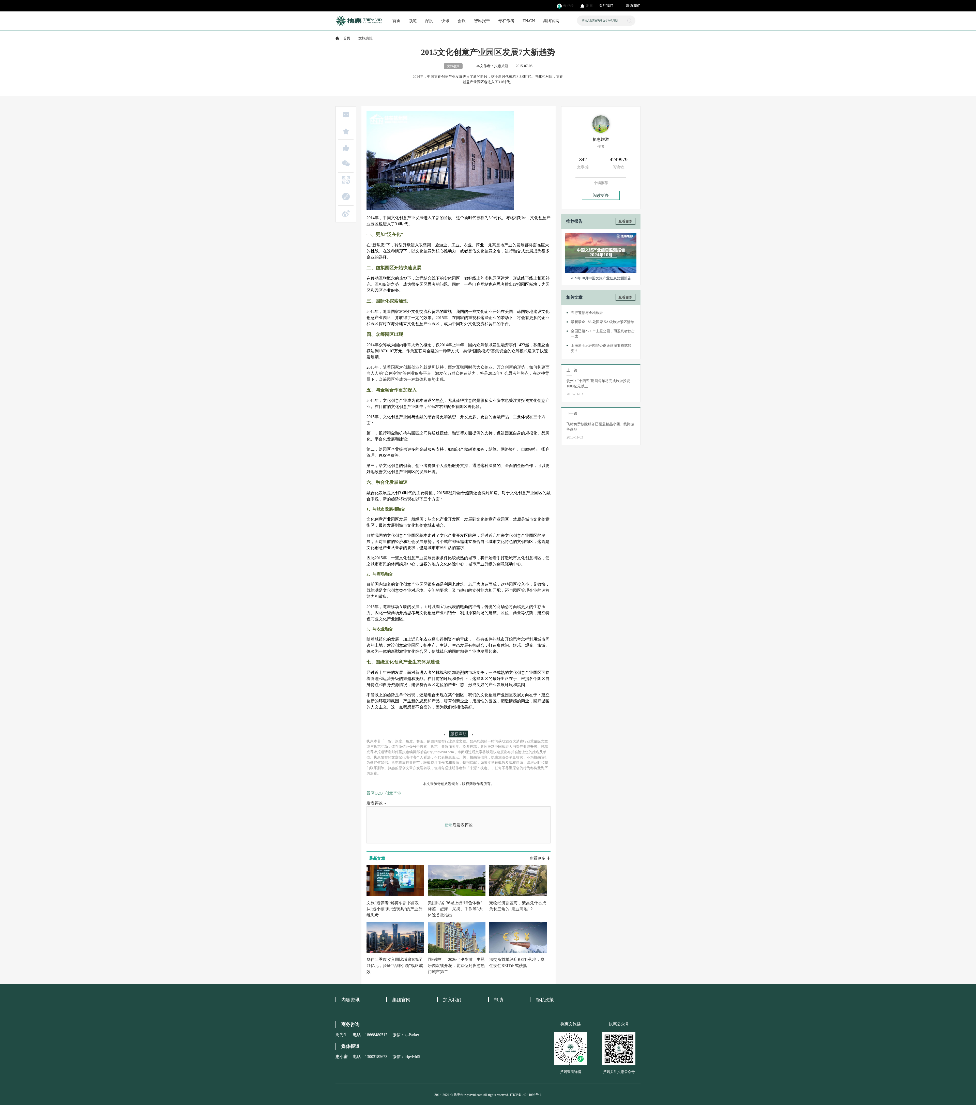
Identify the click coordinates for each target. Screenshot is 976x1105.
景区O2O (375, 793)
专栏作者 (506, 21)
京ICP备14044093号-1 (526, 1095)
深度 (429, 21)
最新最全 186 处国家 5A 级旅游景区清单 (602, 322)
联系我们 (633, 6)
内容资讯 (350, 999)
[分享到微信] (346, 163)
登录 (448, 825)
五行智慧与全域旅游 (587, 313)
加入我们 (452, 999)
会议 (462, 21)
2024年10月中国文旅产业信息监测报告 (601, 278)
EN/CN (529, 21)
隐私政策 (545, 999)
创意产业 (393, 793)
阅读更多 (601, 195)
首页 (396, 21)
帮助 (498, 999)
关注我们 (606, 6)
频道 (413, 21)
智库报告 (482, 21)
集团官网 (551, 21)
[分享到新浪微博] (346, 213)
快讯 (445, 21)
